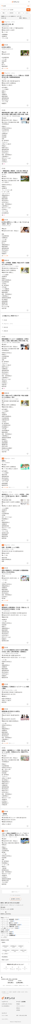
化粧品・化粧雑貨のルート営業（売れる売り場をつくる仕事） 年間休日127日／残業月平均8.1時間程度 (15, 752)
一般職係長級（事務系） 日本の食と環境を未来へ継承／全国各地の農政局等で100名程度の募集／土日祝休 (15, 172)
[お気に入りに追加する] (27, 40)
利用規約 (18, 1003)
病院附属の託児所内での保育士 (11, 711)
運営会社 (18, 1008)
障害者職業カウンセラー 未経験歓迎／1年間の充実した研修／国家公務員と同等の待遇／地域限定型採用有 (15, 340)
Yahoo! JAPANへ (5, 1019)
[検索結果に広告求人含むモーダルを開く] (5, 18)
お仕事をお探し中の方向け (7, 1003)
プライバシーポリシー (20, 1006)
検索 (28, 9)
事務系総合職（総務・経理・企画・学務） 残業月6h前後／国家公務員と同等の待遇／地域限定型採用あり (15, 114)
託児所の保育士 (6, 47)
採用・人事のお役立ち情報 (21, 1015)
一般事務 (4, 814)
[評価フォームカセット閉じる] (29, 964)
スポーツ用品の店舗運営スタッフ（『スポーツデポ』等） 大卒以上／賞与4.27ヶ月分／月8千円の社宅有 (15, 835)
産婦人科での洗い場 (7, 24)
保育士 (4, 461)
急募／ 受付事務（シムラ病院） (11, 547)
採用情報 (18, 1010)
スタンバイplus (5, 1015)
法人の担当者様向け (6, 1006)
